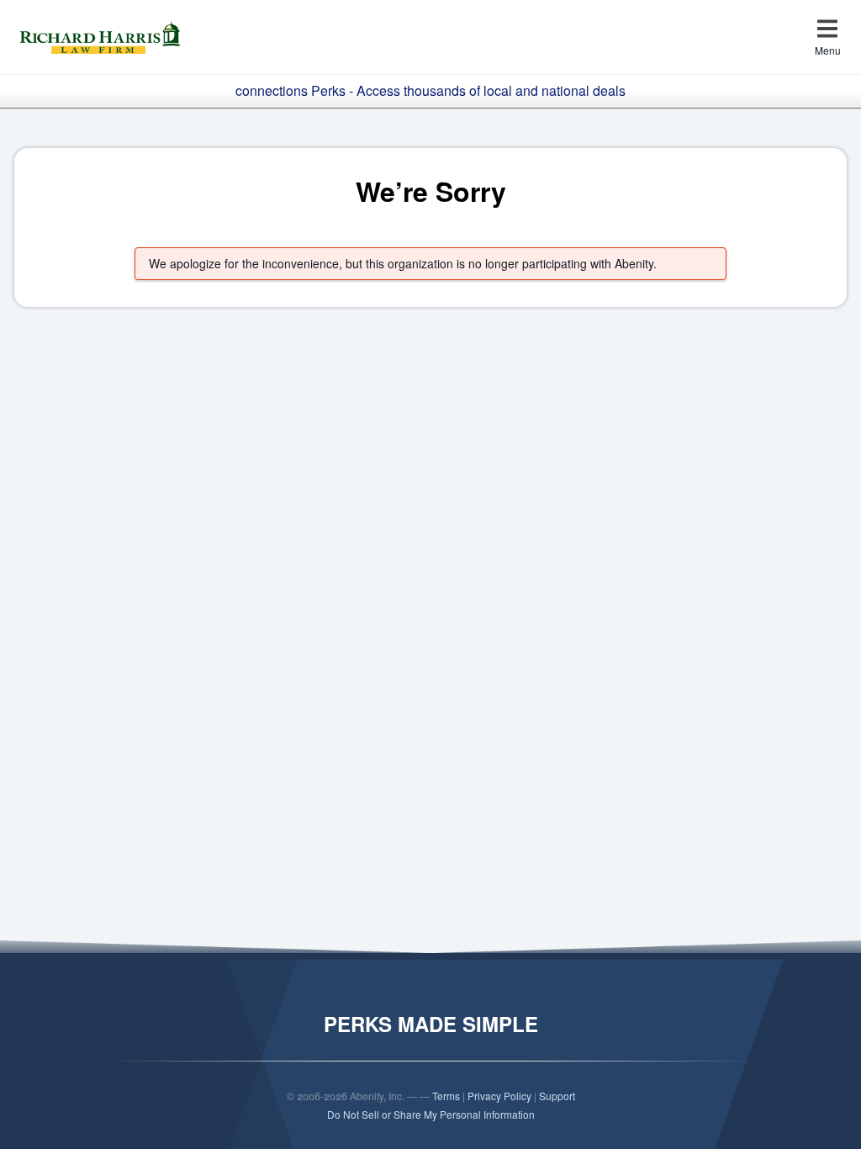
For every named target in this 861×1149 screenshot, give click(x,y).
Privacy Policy (499, 1095)
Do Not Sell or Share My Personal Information (431, 1114)
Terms (446, 1095)
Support (557, 1095)
